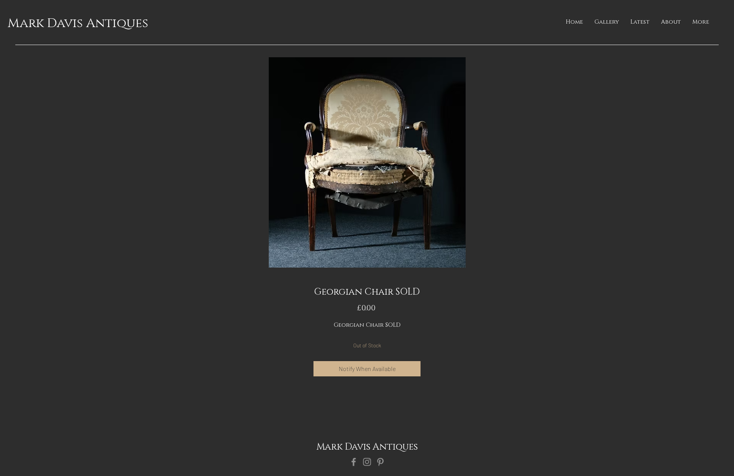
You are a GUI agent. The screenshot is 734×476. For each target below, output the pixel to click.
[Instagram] (367, 462)
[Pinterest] (380, 462)
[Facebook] (353, 462)
